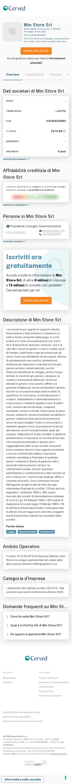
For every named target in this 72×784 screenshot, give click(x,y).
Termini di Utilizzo (48, 678)
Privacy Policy (46, 691)
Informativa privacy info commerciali (22, 721)
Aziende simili (34, 74)
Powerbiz (8, 682)
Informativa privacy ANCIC (17, 716)
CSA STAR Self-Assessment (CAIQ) (21, 712)
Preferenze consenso (50, 695)
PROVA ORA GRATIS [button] (36, 51)
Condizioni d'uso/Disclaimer (54, 682)
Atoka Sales (9, 678)
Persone (55, 74)
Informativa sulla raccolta (23, 779)
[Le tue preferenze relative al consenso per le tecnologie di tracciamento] (65, 777)
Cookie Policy (46, 687)
